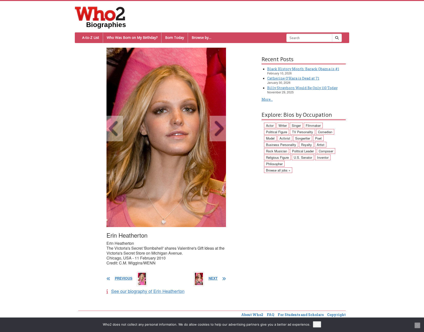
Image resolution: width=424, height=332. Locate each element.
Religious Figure (277, 157)
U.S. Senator (303, 157)
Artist (320, 144)
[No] (417, 325)
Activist (284, 138)
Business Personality (281, 144)
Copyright (336, 314)
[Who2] (100, 13)
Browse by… (201, 37)
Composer (326, 151)
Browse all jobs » (278, 170)
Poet (318, 138)
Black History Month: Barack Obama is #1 (303, 69)
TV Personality (302, 132)
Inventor (323, 157)
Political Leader (303, 151)
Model (270, 138)
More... (267, 99)
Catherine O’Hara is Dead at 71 (293, 78)
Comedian (325, 132)
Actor (270, 125)
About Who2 (252, 314)
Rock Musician (276, 151)
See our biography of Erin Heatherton (148, 291)
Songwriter (302, 138)
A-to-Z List (90, 37)
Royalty (306, 144)
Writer (282, 125)
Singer (296, 125)
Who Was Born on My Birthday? (132, 37)
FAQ (270, 314)
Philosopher (274, 163)
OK (317, 324)
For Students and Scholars (301, 314)
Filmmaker (313, 125)
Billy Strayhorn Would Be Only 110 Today (302, 88)
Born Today (174, 37)
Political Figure (276, 132)
